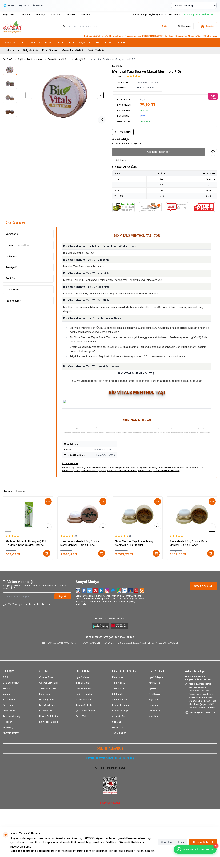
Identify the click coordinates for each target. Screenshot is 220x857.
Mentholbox (68, 541)
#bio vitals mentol (128, 470)
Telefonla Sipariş (11, 716)
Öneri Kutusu (13, 289)
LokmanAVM (110, 803)
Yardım (6, 694)
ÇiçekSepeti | (71, 643)
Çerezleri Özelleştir (172, 841)
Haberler (7, 721)
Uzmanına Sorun (11, 683)
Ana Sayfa (8, 59)
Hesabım (153, 705)
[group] (64, 95)
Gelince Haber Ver (158, 151)
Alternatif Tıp (118, 716)
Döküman (11, 256)
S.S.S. (6, 677)
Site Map (116, 721)
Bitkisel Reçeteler (121, 705)
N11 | (44, 643)
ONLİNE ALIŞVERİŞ (110, 748)
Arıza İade (154, 716)
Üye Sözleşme (156, 677)
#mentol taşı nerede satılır (170, 467)
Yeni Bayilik (154, 694)
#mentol (80, 467)
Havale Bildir (155, 710)
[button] (28, 95)
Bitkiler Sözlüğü (120, 710)
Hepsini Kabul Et (203, 841)
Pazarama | (139, 643)
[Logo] (24, 26)
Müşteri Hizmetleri (48, 721)
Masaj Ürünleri (82, 59)
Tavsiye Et (12, 267)
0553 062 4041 (148, 121)
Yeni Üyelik (154, 683)
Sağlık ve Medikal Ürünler (30, 59)
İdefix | (151, 643)
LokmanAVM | (55, 643)
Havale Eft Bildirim (48, 716)
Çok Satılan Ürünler (85, 710)
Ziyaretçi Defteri (11, 733)
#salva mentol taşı (194, 467)
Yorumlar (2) (13, 233)
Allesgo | (161, 643)
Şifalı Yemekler (119, 699)
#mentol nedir (145, 470)
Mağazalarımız (10, 710)
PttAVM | (84, 643)
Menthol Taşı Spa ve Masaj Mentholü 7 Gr (115, 59)
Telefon (177, 14)
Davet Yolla (81, 716)
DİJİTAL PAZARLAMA (110, 768)
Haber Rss (117, 727)
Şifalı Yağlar (118, 694)
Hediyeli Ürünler (84, 694)
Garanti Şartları (46, 699)
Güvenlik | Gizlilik (72, 50)
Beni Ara (10, 278)
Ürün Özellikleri (15, 222)
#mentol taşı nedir (71, 470)
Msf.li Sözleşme (47, 705)
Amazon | (95, 643)
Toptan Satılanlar (84, 705)
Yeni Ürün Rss (119, 733)
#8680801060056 (170, 470)
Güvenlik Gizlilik (47, 710)
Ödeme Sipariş (46, 677)
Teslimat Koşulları (48, 688)
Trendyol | (108, 643)
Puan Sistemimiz (84, 699)
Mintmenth (12, 541)
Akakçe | (173, 643)
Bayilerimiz (8, 705)
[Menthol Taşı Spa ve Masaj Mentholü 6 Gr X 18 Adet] (83, 514)
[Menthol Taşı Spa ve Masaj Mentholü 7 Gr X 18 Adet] (137, 514)
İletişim (6, 688)
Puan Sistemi (50, 50)
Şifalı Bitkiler (118, 688)
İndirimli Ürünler (83, 683)
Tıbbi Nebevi (119, 683)
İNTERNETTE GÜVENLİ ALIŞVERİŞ (110, 758)
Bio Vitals (117, 66)
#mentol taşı (68, 467)
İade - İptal (44, 694)
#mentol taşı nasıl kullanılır (143, 467)
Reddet (15, 850)
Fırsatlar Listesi (83, 688)
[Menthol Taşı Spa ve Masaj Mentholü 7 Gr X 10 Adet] (192, 514)
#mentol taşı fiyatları (118, 467)
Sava (118, 541)
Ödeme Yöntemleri (49, 683)
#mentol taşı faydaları (96, 467)
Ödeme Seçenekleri (17, 244)
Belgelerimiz (30, 50)
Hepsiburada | (124, 643)
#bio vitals (112, 470)
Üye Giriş (153, 688)
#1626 (156, 470)
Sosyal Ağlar (9, 727)
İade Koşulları (13, 300)
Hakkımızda (12, 50)
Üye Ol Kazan (82, 677)
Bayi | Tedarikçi (97, 50)
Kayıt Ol (62, 596)
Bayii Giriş (153, 699)
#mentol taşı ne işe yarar (93, 470)
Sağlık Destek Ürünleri (59, 59)
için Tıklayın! (198, 678)
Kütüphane (117, 677)
